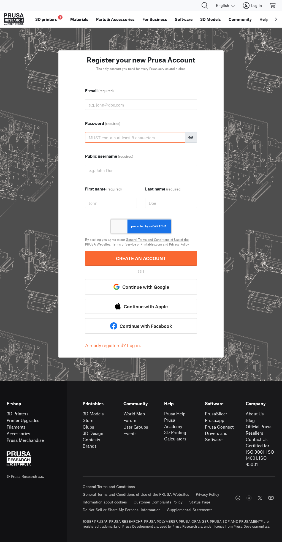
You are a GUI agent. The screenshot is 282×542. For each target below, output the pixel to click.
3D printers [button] (48, 18)
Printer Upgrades (23, 420)
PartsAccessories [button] (115, 19)
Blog (250, 420)
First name (103, 188)
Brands (90, 445)
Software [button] (183, 19)
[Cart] (272, 5)
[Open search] (204, 5)
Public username (109, 156)
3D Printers (18, 413)
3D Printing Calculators (175, 435)
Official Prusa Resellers (259, 429)
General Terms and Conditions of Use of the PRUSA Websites (136, 494)
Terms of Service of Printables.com (137, 244)
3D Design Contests (93, 436)
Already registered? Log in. (113, 345)
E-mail (99, 90)
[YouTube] (271, 498)
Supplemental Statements (190, 509)
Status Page (199, 502)
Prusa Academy (173, 423)
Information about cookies (105, 502)
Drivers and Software (216, 436)
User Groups (135, 426)
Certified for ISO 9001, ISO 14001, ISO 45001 (260, 455)
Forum (129, 420)
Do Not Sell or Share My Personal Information (122, 509)
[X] (260, 498)
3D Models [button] (210, 19)
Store (88, 420)
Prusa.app (214, 420)
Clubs (88, 426)
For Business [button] (154, 19)
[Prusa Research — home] (14, 19)
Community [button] (240, 19)
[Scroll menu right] (276, 19)
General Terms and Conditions (109, 486)
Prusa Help (174, 413)
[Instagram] (249, 498)
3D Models (93, 413)
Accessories (18, 433)
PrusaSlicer (216, 413)
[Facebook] (238, 498)
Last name (163, 188)
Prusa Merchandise (25, 440)
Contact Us (257, 439)
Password (102, 123)
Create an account (141, 258)
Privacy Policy (179, 244)
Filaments (16, 426)
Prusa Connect (219, 426)
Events (130, 433)
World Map (134, 413)
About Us (255, 413)
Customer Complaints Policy (158, 502)
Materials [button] (79, 19)
